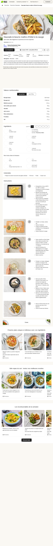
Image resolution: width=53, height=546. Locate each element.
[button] (32, 126)
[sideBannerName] (26, 79)
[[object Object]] (44, 50)
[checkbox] (4, 42)
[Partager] (48, 50)
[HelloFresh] (4, 2)
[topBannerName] (26, 11)
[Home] (2, 5)
